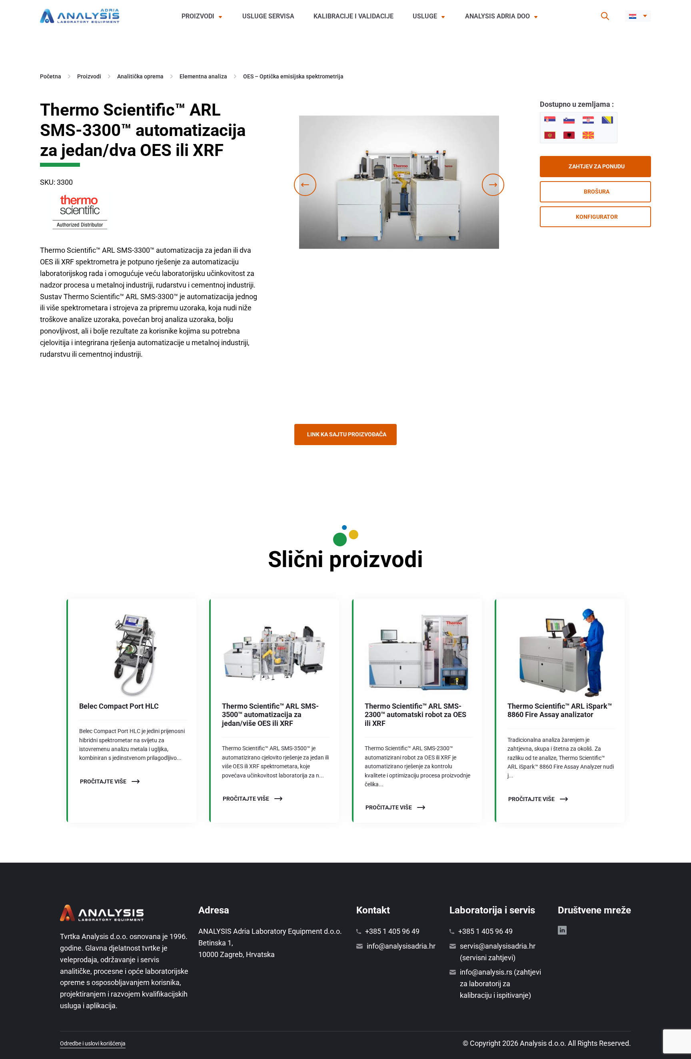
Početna (50, 76)
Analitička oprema (140, 76)
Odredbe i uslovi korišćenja (93, 1043)
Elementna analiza (203, 76)
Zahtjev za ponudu (597, 166)
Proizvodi (198, 16)
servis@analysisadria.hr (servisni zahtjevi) (497, 952)
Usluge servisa (268, 16)
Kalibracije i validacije (353, 16)
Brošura (596, 191)
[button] (638, 16)
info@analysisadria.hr (401, 946)
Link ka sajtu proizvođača (346, 434)
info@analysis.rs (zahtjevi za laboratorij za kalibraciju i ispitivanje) (500, 983)
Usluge (425, 16)
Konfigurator (597, 217)
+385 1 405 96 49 (392, 931)
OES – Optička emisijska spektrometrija (293, 76)
